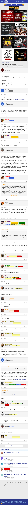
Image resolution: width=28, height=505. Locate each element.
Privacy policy (16, 502)
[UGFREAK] (20, 42)
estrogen (15, 66)
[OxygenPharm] (20, 55)
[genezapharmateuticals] (20, 16)
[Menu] (1, 1)
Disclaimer (12, 500)
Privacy (7, 500)
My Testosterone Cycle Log (18, 469)
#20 (26, 387)
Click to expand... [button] (14, 195)
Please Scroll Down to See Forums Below (14, 4)
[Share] (25, 74)
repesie (3, 66)
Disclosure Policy (18, 500)
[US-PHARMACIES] (20, 29)
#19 (26, 364)
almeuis (5, 477)
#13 (26, 292)
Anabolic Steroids (12, 453)
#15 (26, 314)
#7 (26, 181)
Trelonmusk (6, 453)
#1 (26, 74)
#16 (26, 326)
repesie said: (4, 229)
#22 (26, 418)
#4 (26, 124)
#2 (26, 94)
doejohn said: (4, 390)
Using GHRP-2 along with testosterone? (14, 458)
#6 (26, 154)
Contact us (3, 502)
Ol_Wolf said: (4, 184)
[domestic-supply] (7, 29)
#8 (26, 207)
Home (24, 502)
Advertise (3, 500)
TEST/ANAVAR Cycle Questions (12, 452)
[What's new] (26, 1)
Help (21, 502)
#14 (26, 302)
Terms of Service (4, 501)
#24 (26, 440)
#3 (26, 108)
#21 (26, 407)
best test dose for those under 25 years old (15, 463)
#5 (26, 140)
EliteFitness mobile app (20, 99)
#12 (26, 281)
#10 (26, 259)
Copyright (10, 501)
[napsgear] (7, 16)
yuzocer (5, 459)
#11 (26, 270)
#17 (26, 338)
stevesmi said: (4, 366)
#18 (26, 349)
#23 (26, 430)
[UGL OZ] (7, 42)
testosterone (20, 66)
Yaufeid (5, 464)
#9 (26, 227)
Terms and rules (9, 502)
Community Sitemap (18, 501)
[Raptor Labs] (8, 55)
